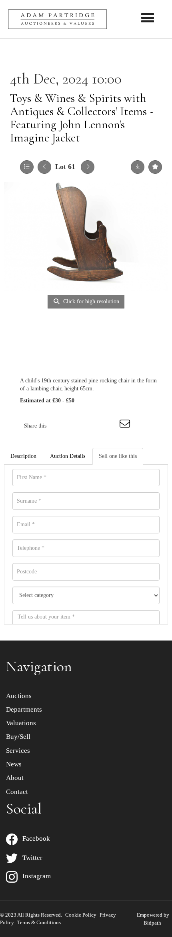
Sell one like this (118, 456)
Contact (17, 792)
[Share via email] (126, 426)
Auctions (19, 696)
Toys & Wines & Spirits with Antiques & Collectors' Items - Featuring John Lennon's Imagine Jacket (82, 118)
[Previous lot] (44, 167)
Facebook (34, 838)
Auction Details (67, 456)
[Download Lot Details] (137, 167)
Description (23, 456)
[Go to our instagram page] (109, 426)
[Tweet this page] (76, 426)
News (14, 764)
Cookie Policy (80, 915)
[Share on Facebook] (59, 426)
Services (18, 750)
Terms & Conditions (39, 922)
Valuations (21, 723)
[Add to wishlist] (155, 167)
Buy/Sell (18, 736)
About (15, 778)
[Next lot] (87, 167)
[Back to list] (27, 167)
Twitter (30, 857)
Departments (24, 709)
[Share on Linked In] (92, 426)
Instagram (34, 876)
